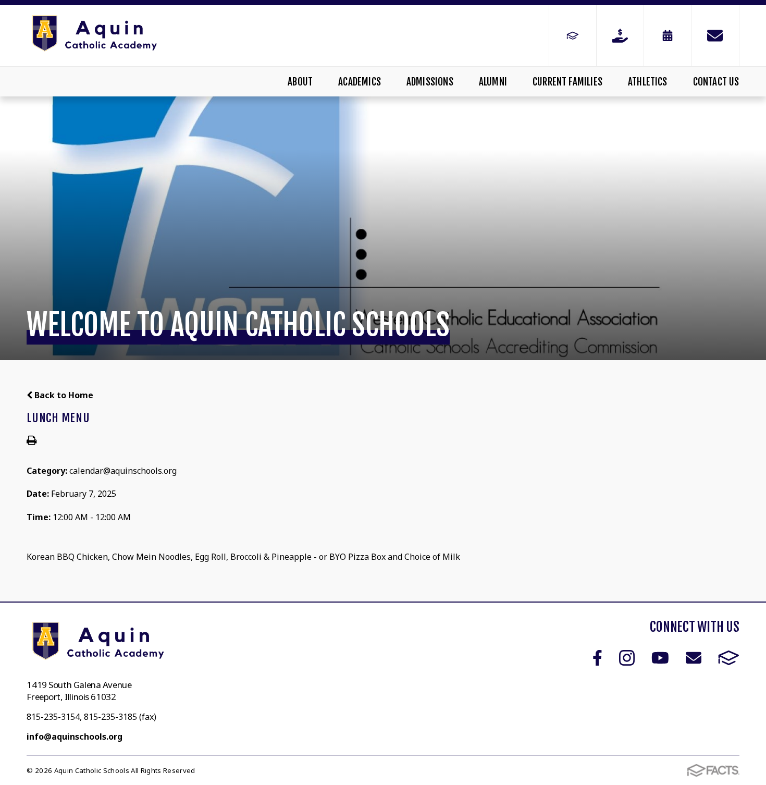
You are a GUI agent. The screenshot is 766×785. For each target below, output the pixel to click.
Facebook (597, 658)
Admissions (429, 82)
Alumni (493, 82)
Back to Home (62, 395)
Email (694, 658)
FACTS (729, 658)
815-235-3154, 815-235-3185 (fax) (91, 716)
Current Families (567, 82)
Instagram (627, 658)
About (300, 82)
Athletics (648, 82)
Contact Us (716, 82)
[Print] (31, 441)
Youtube (660, 658)
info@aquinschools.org (74, 736)
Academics (359, 82)
